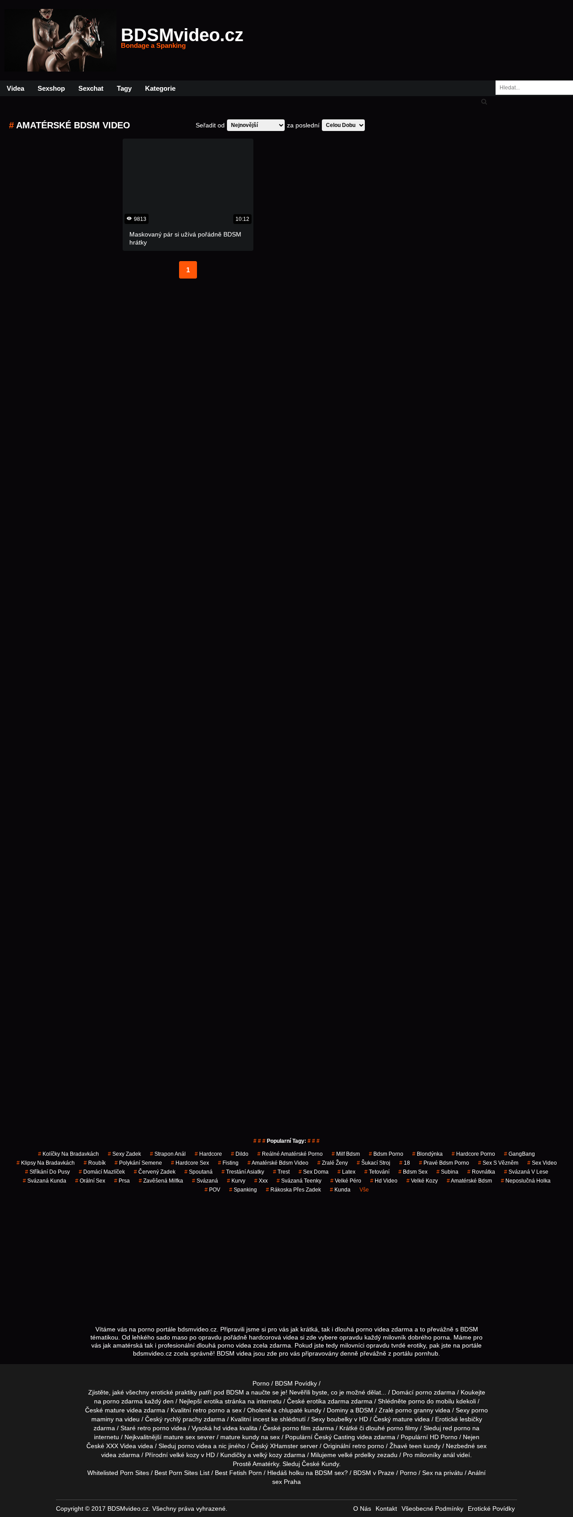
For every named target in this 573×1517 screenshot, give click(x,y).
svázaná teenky (299, 1181)
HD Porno (444, 1437)
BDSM (364, 1410)
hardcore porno (473, 1154)
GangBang (519, 1154)
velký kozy (267, 1454)
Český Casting (334, 1437)
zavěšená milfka (161, 1181)
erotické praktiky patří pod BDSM (197, 1392)
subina (447, 1172)
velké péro (345, 1181)
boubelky (339, 1419)
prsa (122, 1181)
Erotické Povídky (491, 1508)
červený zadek (154, 1172)
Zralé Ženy (332, 1163)
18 (404, 1163)
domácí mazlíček (102, 1172)
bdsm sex (413, 1172)
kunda (340, 1190)
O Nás (362, 1508)
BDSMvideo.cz (182, 40)
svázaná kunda (44, 1181)
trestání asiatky (243, 1172)
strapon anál (168, 1154)
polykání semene (138, 1163)
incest (261, 1419)
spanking (243, 1190)
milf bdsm (346, 1154)
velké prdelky (356, 1454)
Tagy (124, 88)
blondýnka (427, 1154)
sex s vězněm (498, 1163)
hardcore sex (190, 1163)
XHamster (284, 1445)
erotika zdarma (328, 1401)
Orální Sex (90, 1181)
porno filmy (402, 1428)
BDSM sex (329, 1472)
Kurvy (236, 1181)
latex (346, 1172)
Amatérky (265, 1463)
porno (423, 1392)
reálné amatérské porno (290, 1154)
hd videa (226, 1428)
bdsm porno (386, 1154)
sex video (542, 1163)
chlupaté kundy (299, 1410)
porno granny (414, 1410)
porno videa (194, 1445)
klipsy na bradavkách (46, 1163)
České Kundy (320, 1463)
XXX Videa (121, 1445)
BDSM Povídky (296, 1383)
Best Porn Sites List (182, 1472)
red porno (456, 1428)
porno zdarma (123, 1401)
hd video (384, 1181)
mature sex (179, 1437)
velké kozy (422, 1181)
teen (415, 1445)
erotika (213, 1401)
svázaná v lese (526, 1172)
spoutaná (198, 1172)
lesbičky (471, 1419)
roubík (95, 1163)
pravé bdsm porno (444, 1163)
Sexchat (90, 88)
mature (115, 1410)
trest (281, 1172)
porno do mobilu (431, 1401)
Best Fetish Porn (238, 1472)
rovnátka (481, 1172)
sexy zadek (124, 1154)
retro (359, 1445)
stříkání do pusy (47, 1172)
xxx (261, 1181)
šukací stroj (373, 1163)
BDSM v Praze (373, 1472)
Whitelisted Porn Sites (118, 1472)
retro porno (209, 1410)
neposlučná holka (526, 1181)
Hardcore (208, 1154)
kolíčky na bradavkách (68, 1154)
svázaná (205, 1181)
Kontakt (386, 1508)
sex (482, 1445)
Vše (364, 1190)
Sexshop (51, 88)
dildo (239, 1154)
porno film (296, 1428)
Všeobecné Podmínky (432, 1508)
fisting (228, 1163)
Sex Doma (314, 1172)
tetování (376, 1172)
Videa (15, 88)
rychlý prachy (183, 1419)
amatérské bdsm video (278, 1163)
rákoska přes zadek (293, 1190)
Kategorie (160, 88)
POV (212, 1190)
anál (449, 1454)
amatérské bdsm (469, 1181)
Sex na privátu (442, 1472)
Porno (260, 1383)
